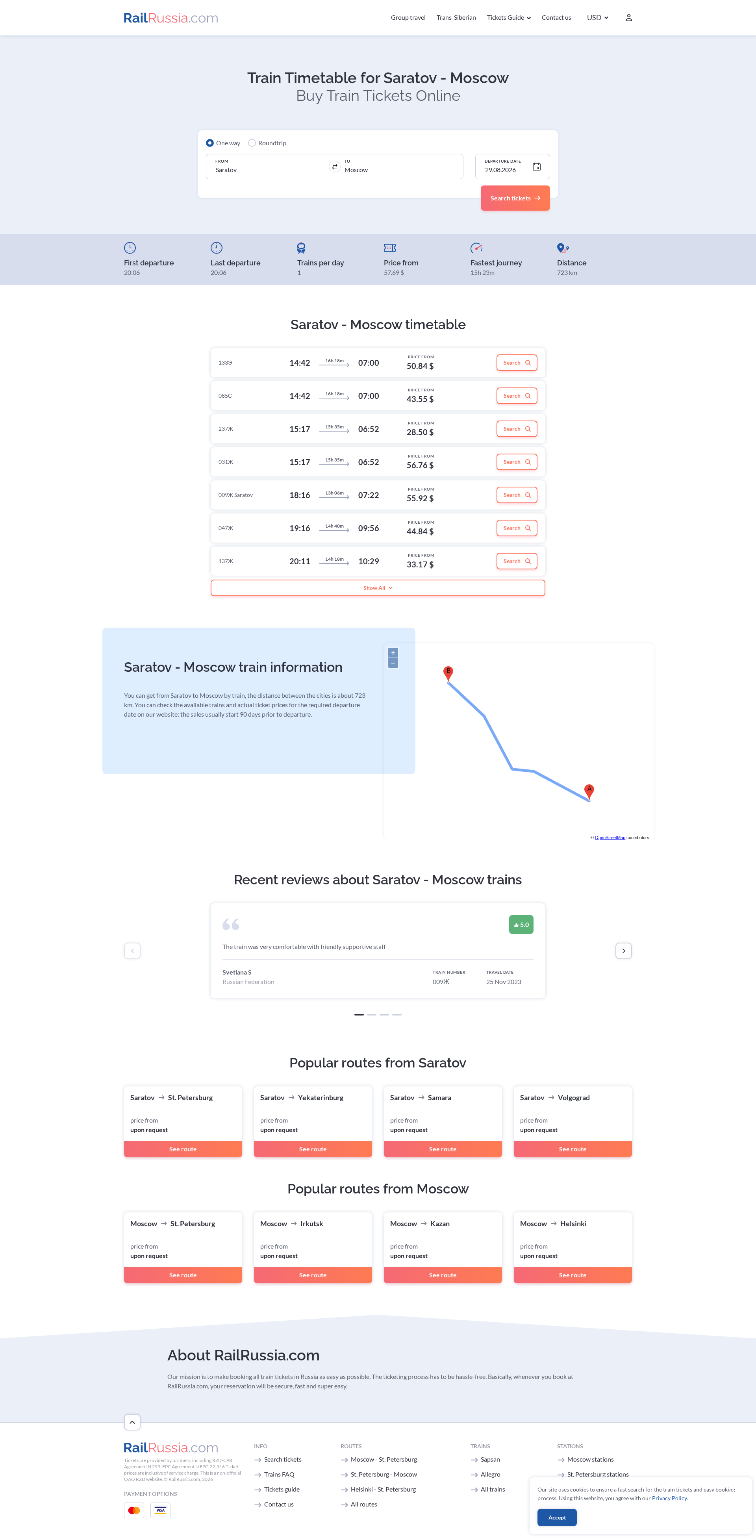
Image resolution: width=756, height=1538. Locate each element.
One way (228, 142)
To (347, 161)
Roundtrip (272, 142)
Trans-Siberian (456, 17)
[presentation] (132, 951)
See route (183, 1149)
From (221, 161)
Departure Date (503, 161)
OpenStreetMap (610, 837)
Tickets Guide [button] (506, 17)
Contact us (556, 17)
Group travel (408, 17)
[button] (597, 18)
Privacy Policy (669, 1498)
